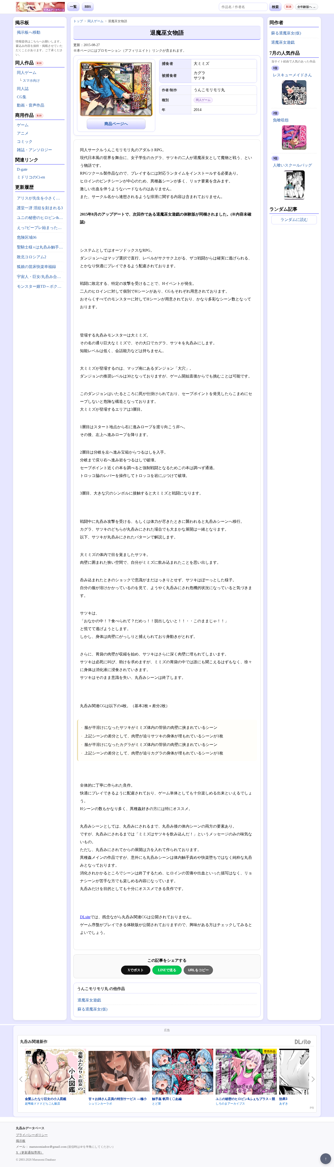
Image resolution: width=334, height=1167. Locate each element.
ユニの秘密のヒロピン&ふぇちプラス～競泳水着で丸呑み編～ (41, 218)
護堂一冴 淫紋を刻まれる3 (40, 208)
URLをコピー (198, 970)
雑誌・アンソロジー (34, 150)
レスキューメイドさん (292, 75)
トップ (78, 21)
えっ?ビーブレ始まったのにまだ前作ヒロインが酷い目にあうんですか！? (41, 228)
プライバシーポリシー (32, 1135)
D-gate (22, 169)
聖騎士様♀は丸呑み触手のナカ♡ (41, 247)
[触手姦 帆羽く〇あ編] (182, 1072)
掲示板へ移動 (28, 32)
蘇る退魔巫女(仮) (92, 1009)
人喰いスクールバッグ (292, 165)
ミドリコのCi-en (31, 177)
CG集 (21, 97)
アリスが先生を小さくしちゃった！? (41, 198)
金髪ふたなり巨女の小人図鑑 (45, 1098)
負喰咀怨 (281, 120)
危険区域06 (26, 237)
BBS (88, 7)
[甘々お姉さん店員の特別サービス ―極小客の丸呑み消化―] (119, 1072)
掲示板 (20, 1141)
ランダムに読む (294, 220)
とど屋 (156, 1103)
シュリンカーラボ (100, 1103)
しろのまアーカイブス (230, 1103)
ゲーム (23, 125)
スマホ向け (31, 80)
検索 (275, 7)
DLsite (85, 917)
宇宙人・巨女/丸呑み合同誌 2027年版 (41, 277)
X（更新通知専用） (30, 1152)
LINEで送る (167, 970)
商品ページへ (116, 124)
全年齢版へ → (306, 7)
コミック (25, 141)
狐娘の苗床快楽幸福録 (36, 267)
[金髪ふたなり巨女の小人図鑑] (55, 1072)
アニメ (23, 133)
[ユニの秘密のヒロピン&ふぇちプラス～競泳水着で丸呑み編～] (246, 1072)
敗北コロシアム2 (31, 257)
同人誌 (23, 89)
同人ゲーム (26, 72)
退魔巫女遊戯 (89, 1000)
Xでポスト (136, 970)
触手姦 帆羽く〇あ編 (167, 1098)
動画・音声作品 (30, 105)
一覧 (73, 7)
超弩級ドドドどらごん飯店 (42, 1103)
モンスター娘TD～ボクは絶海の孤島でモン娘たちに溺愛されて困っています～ (41, 286)
